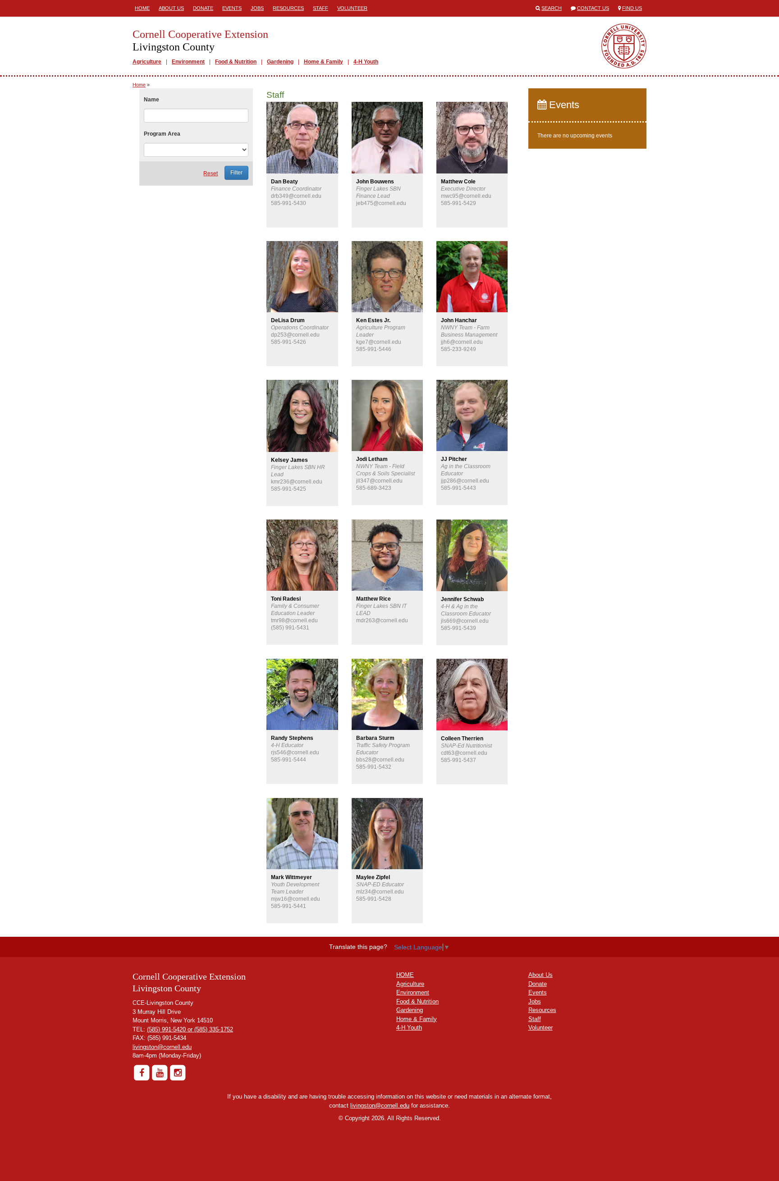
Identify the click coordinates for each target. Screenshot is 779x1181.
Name (151, 99)
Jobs (257, 8)
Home (142, 8)
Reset (210, 173)
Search (551, 8)
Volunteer (352, 8)
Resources (288, 8)
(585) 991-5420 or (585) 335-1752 (190, 1029)
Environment (188, 62)
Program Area (162, 134)
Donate (203, 8)
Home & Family (323, 62)
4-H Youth (365, 62)
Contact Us (593, 8)
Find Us (632, 8)
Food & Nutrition (236, 62)
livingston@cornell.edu (162, 1047)
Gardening (280, 62)
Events (232, 8)
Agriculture (147, 62)
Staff (320, 8)
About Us (171, 8)
